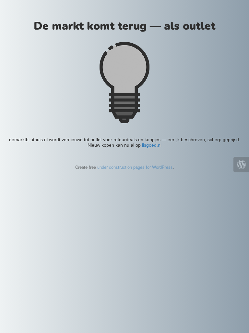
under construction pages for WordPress (135, 167)
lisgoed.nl (151, 145)
